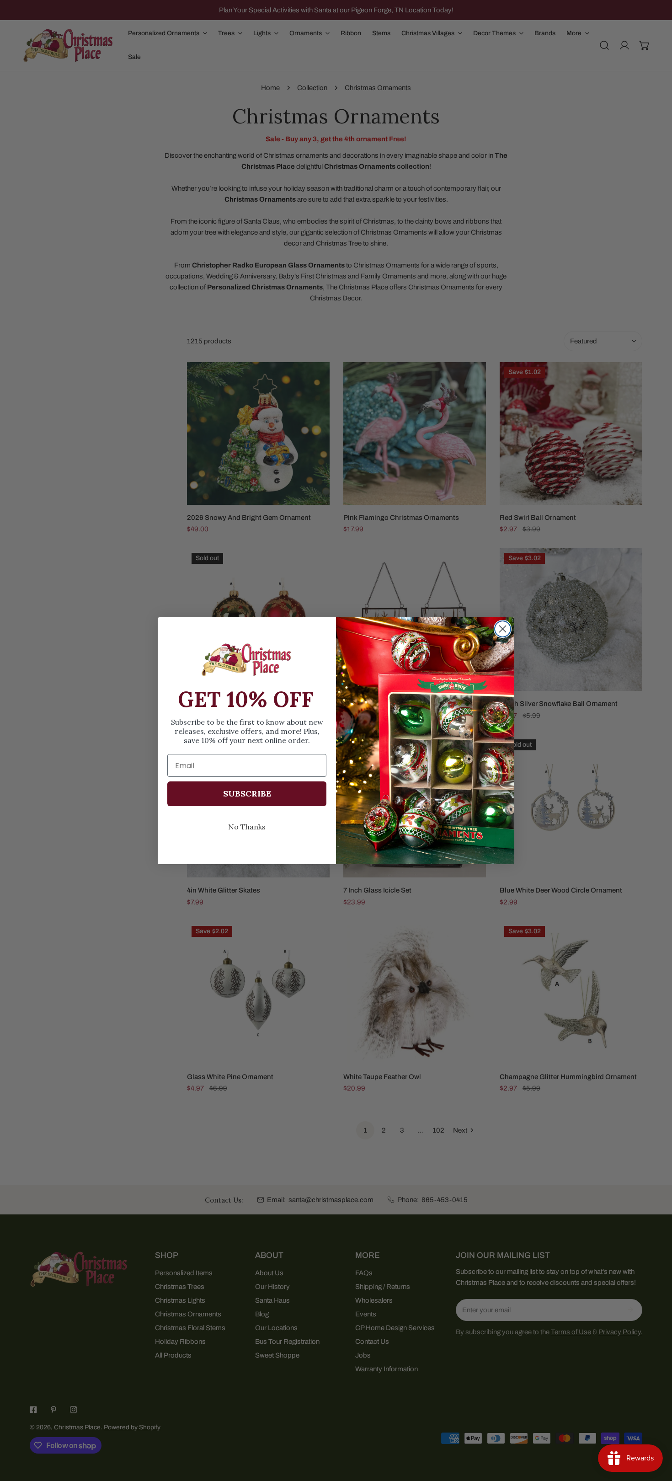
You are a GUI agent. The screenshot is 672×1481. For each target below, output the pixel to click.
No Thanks (247, 826)
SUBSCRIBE (247, 793)
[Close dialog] (503, 629)
